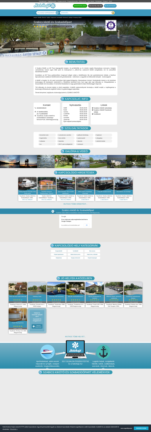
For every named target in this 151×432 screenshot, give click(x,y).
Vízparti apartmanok (58, 254)
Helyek (35, 17)
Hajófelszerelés (52, 1)
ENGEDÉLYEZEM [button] (141, 428)
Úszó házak (90, 1)
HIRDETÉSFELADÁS (80, 6)
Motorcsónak (82, 1)
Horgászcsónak (61, 1)
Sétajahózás (59, 258)
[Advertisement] (75, 268)
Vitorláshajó (98, 1)
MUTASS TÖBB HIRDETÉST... (75, 204)
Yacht (110, 1)
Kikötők (39, 17)
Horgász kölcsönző (75, 258)
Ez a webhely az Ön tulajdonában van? (70, 225)
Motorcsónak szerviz (75, 254)
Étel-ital (44, 17)
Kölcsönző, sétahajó (68, 17)
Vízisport (105, 1)
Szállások (97, 114)
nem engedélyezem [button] (126, 428)
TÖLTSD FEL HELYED (95, 6)
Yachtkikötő (75, 251)
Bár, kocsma (92, 251)
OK (86, 225)
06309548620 (41, 108)
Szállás (48, 17)
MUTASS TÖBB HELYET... (75, 337)
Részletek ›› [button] (14, 429)
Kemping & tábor (77, 17)
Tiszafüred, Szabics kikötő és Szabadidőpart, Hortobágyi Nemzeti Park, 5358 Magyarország (59, 24)
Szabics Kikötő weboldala (103, 108)
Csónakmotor (43, 1)
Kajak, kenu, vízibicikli (92, 254)
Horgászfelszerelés (72, 1)
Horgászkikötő (58, 251)
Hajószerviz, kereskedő (56, 17)
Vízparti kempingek (92, 258)
